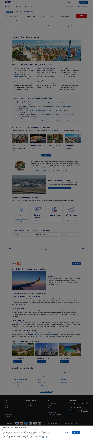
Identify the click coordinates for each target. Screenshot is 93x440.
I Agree (76, 432)
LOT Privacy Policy (45, 437)
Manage (66, 432)
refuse (9, 437)
